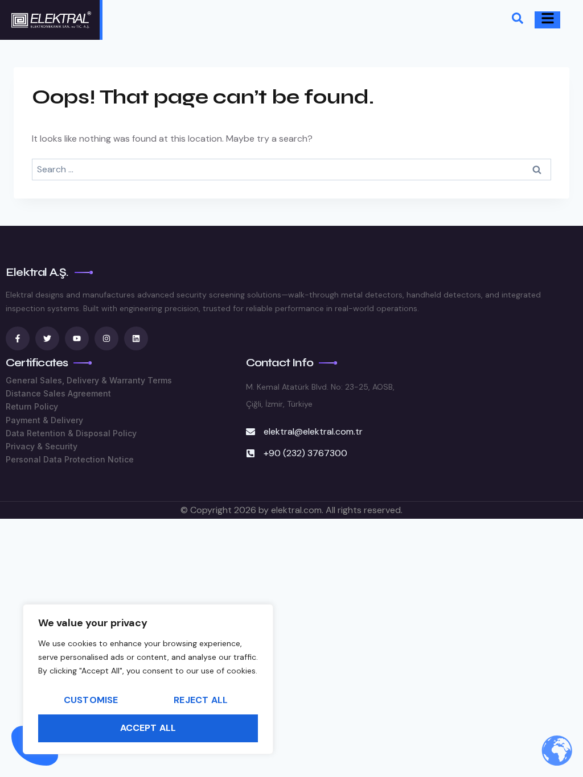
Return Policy (32, 406)
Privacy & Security (41, 446)
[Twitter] (47, 338)
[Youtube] (77, 338)
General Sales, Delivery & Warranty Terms (89, 380)
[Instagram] (106, 338)
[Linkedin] (136, 338)
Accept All (148, 728)
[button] (517, 20)
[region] (148, 679)
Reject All (201, 700)
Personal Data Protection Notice (70, 459)
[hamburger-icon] (547, 19)
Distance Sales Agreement (58, 393)
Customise (91, 700)
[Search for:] (291, 169)
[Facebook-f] (18, 338)
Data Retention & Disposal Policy (71, 433)
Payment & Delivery (44, 420)
